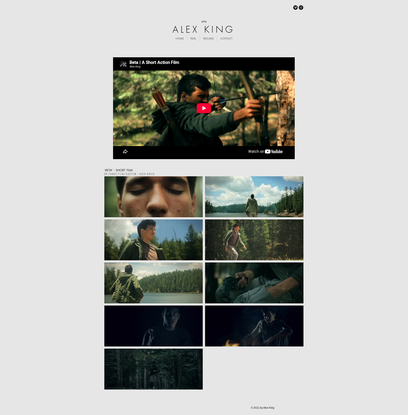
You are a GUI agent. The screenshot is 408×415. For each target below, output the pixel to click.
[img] (153, 196)
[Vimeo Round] (295, 7)
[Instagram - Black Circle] (301, 7)
